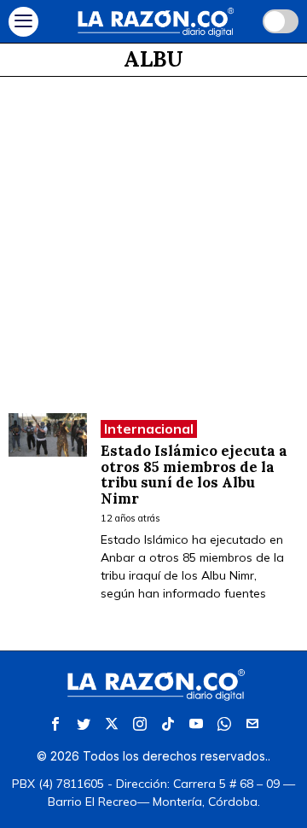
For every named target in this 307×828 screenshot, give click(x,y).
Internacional (149, 428)
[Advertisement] (153, 239)
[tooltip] (55, 724)
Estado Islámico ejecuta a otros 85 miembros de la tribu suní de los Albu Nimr (194, 475)
